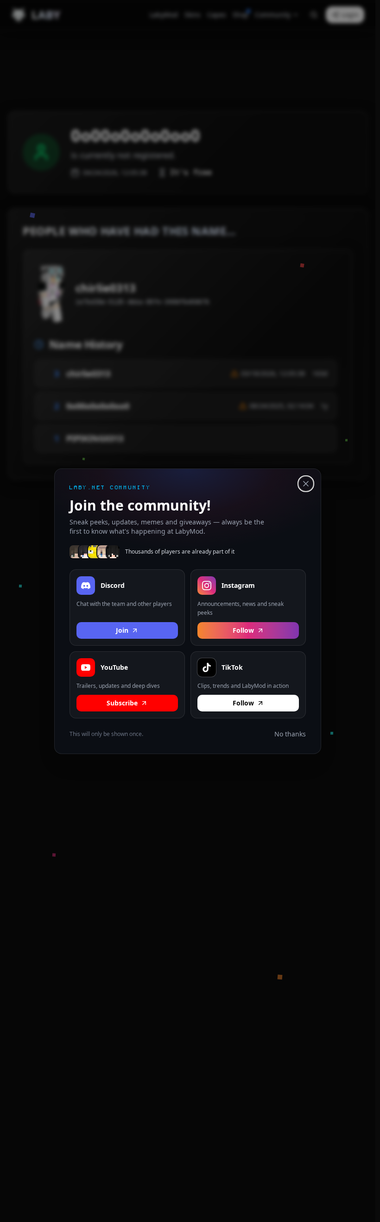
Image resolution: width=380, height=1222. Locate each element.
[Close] (305, 483)
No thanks (290, 733)
